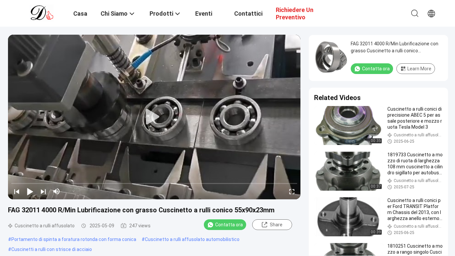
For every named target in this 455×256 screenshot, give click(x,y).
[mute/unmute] (56, 191)
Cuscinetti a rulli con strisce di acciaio (51, 249)
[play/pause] (30, 191)
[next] (43, 191)
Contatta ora (229, 224)
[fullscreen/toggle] (291, 191)
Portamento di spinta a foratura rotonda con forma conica (73, 239)
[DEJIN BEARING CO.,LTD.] (42, 12)
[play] (154, 117)
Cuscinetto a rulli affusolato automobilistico (192, 239)
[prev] (16, 191)
